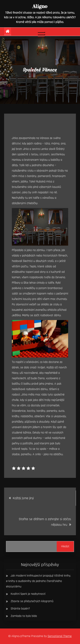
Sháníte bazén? (20, 609)
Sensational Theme (60, 636)
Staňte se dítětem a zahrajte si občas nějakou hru (45, 522)
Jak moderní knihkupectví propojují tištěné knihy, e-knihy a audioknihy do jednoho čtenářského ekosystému (38, 581)
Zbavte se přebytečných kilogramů (32, 601)
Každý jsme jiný (23, 498)
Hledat (65, 546)
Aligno (40, 6)
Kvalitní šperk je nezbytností (28, 594)
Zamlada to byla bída (24, 616)
